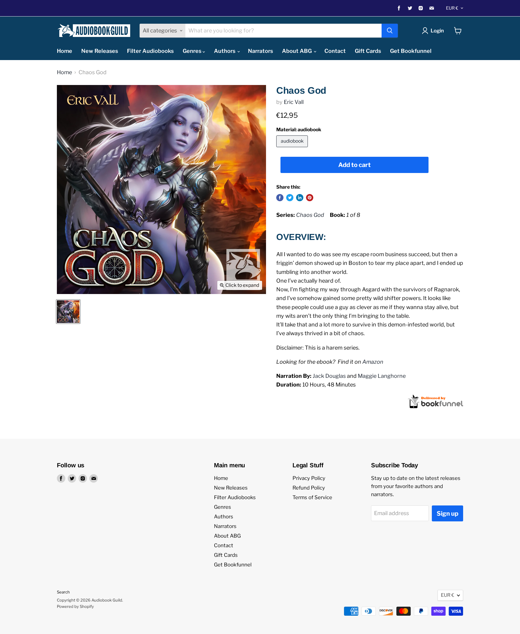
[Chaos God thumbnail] (68, 311)
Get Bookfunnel (411, 51)
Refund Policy (308, 488)
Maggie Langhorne (382, 376)
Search (63, 592)
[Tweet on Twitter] (289, 197)
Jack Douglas (329, 376)
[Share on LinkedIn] (299, 197)
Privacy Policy (308, 478)
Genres (193, 51)
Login (437, 31)
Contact (335, 51)
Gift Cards (368, 51)
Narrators (260, 51)
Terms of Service (312, 497)
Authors (225, 51)
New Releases (99, 51)
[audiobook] (292, 148)
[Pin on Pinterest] (309, 197)
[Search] (390, 31)
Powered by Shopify (75, 606)
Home (64, 51)
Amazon (372, 362)
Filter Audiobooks (150, 51)
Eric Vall (294, 102)
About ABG (297, 51)
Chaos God (310, 215)
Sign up (447, 513)
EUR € (452, 8)
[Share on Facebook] (279, 197)
